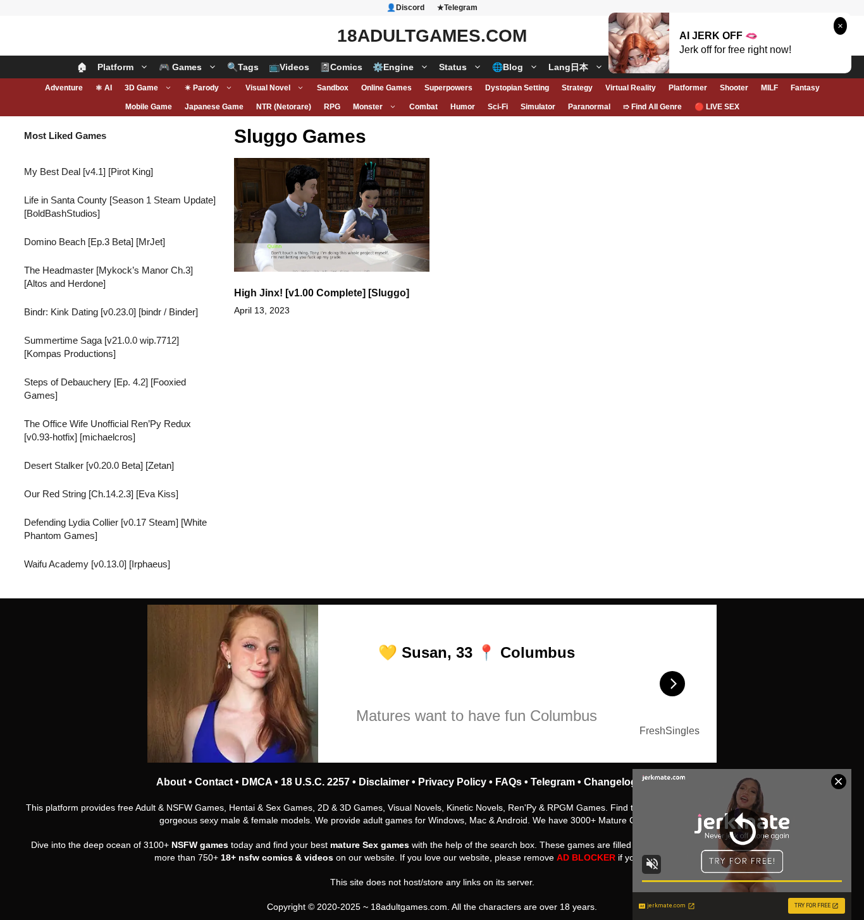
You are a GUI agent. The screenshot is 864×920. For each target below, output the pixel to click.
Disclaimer (384, 782)
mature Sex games (369, 845)
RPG (332, 106)
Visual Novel (267, 87)
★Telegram (457, 7)
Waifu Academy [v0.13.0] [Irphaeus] (97, 564)
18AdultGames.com (432, 35)
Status (453, 67)
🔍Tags (243, 67)
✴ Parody (202, 87)
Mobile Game (148, 106)
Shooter (734, 87)
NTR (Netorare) (283, 106)
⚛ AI (104, 87)
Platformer (688, 87)
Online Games (386, 87)
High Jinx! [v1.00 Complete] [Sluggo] (321, 293)
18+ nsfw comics (257, 857)
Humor (462, 106)
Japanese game (214, 106)
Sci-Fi (498, 106)
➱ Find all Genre (652, 106)
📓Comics (340, 67)
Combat (423, 106)
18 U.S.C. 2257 (315, 782)
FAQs (508, 782)
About (171, 782)
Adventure (64, 87)
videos (318, 857)
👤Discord (405, 7)
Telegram (553, 782)
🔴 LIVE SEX (716, 106)
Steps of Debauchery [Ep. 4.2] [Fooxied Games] (105, 389)
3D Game (141, 87)
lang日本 (568, 67)
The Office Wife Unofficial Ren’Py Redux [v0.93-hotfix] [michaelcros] (107, 430)
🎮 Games (180, 67)
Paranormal (589, 106)
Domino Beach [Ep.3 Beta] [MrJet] (94, 241)
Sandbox (333, 87)
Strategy (577, 87)
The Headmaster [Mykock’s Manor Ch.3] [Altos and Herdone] (108, 277)
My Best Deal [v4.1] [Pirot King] (88, 171)
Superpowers (448, 87)
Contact (214, 782)
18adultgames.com (409, 907)
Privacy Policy (452, 782)
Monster (368, 106)
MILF (769, 87)
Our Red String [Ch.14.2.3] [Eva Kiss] (101, 493)
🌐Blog (507, 67)
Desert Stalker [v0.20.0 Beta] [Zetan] (99, 465)
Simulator (538, 106)
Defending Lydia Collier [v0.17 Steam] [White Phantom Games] (115, 529)
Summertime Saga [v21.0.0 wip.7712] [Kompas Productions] (101, 347)
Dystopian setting (517, 87)
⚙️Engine (393, 67)
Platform (115, 67)
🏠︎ (82, 67)
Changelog (610, 782)
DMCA (257, 782)
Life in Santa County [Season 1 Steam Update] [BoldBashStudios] (120, 207)
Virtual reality (630, 87)
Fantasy (805, 87)
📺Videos (289, 67)
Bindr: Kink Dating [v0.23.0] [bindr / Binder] (111, 311)
